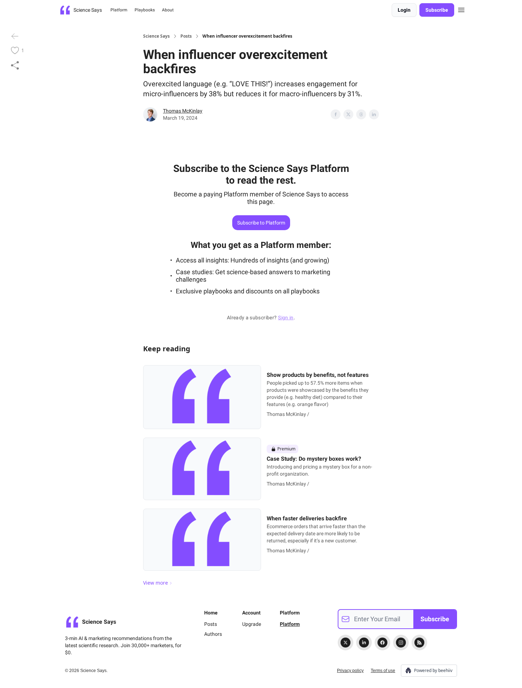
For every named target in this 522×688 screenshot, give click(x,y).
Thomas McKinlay (182, 111)
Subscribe (436, 10)
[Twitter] (345, 642)
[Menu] (461, 9)
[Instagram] (401, 642)
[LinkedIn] (364, 642)
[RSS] (419, 642)
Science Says (156, 36)
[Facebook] (382, 642)
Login (404, 10)
